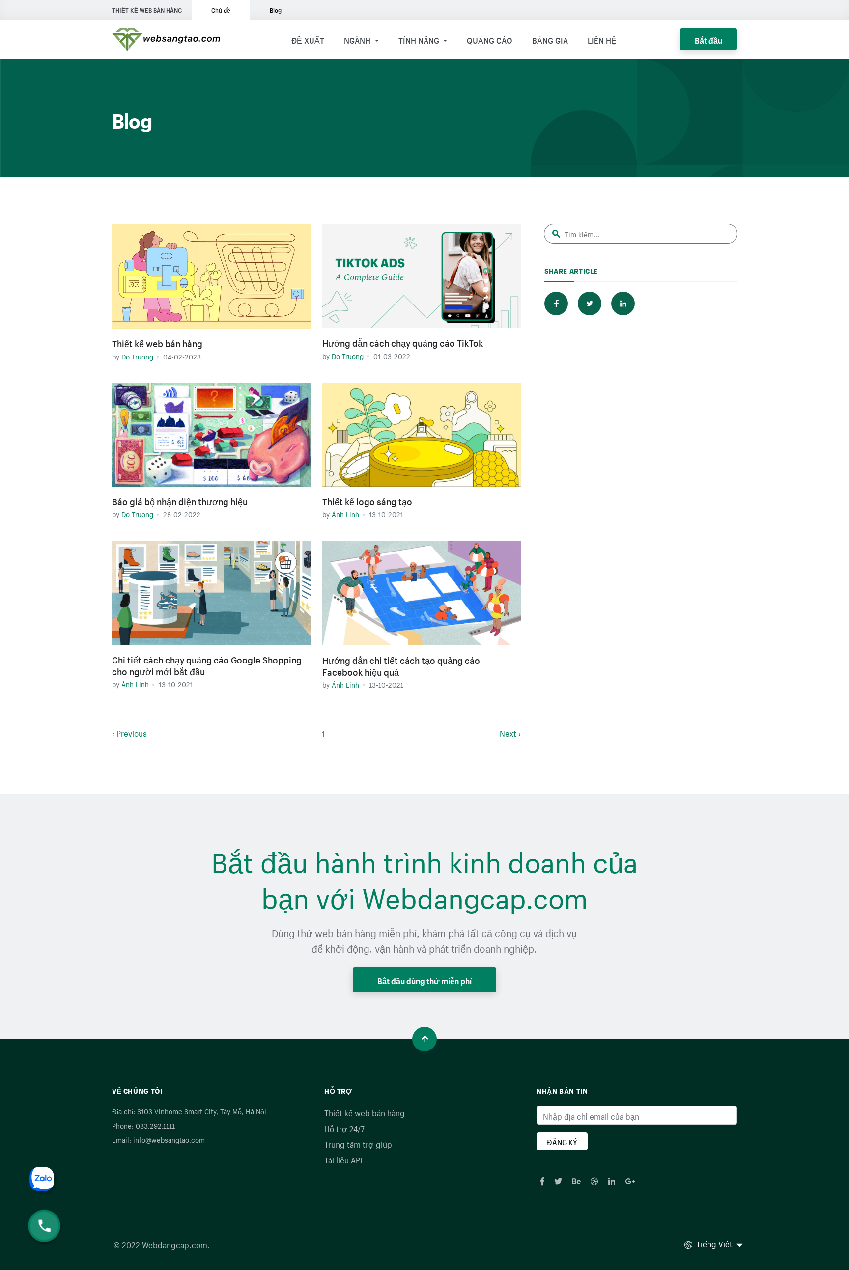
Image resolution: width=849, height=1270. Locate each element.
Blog (276, 9)
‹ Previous (129, 732)
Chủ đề (220, 9)
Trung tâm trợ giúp (358, 1143)
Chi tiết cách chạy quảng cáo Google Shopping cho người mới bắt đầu (207, 664)
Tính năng (419, 39)
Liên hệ (602, 39)
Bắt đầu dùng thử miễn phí (424, 979)
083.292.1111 (155, 1125)
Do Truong (137, 356)
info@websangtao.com (169, 1139)
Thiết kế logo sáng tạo (367, 500)
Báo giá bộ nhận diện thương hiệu (180, 500)
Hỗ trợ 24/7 (344, 1127)
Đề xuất (307, 39)
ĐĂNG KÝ (562, 1141)
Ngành (358, 39)
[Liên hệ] (54, 1191)
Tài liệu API (343, 1159)
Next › (510, 732)
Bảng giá (550, 39)
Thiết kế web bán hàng (157, 342)
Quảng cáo (489, 39)
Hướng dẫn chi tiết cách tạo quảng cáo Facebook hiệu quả (401, 665)
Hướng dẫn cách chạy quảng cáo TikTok (402, 342)
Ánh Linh (345, 513)
